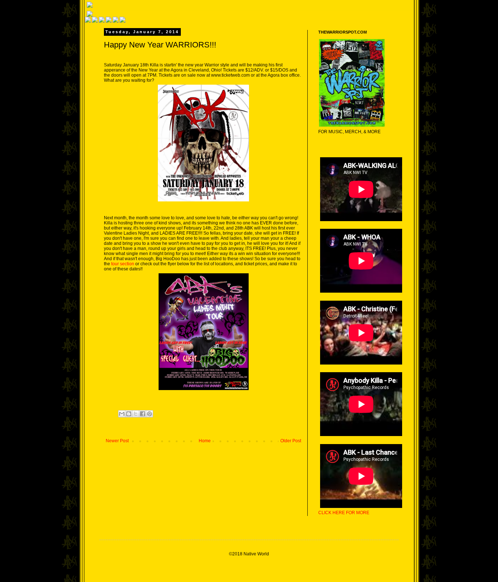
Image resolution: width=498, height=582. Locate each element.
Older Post (290, 440)
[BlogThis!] (128, 413)
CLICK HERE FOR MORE (343, 512)
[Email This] (121, 413)
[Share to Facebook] (142, 413)
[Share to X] (135, 413)
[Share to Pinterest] (149, 413)
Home (205, 440)
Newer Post (117, 440)
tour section (122, 263)
